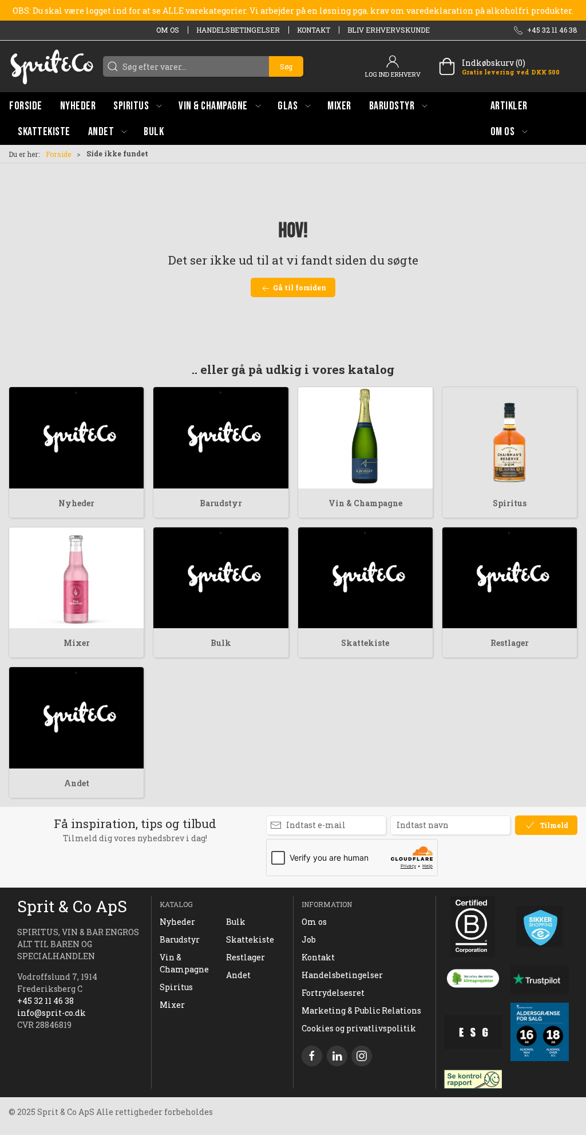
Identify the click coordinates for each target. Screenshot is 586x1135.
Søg (286, 66)
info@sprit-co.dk (51, 1012)
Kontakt (313, 29)
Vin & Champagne (365, 503)
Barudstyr (221, 503)
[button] (137, 106)
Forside (58, 154)
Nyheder (76, 503)
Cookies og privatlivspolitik (359, 1028)
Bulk (221, 642)
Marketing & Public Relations (361, 1010)
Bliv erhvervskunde (388, 29)
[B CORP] (473, 926)
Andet (76, 783)
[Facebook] (312, 1056)
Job (309, 939)
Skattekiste (365, 642)
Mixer (77, 642)
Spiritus (509, 503)
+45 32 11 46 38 (45, 1000)
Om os (167, 29)
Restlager (509, 642)
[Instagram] (361, 1056)
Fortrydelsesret (333, 992)
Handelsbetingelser (238, 29)
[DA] (51, 66)
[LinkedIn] (337, 1056)
